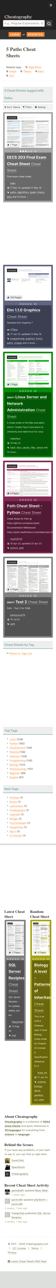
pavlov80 (17, 1199)
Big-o (13, 831)
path (21, 548)
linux (19, 447)
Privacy (12, 1252)
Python (14, 743)
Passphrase (16, 827)
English (14, 777)
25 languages (13, 1130)
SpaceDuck (18, 1167)
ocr (35, 1099)
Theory (27, 71)
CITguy (14, 329)
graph (33, 192)
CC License (19, 1248)
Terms (34, 1248)
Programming (18, 760)
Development (17, 747)
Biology (14, 764)
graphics (30, 338)
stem (41, 1099)
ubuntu (26, 447)
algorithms (23, 192)
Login (14, 34)
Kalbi (12, 183)
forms (39, 338)
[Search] (49, 23)
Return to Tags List (21, 653)
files (33, 447)
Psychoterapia (18, 823)
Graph (12, 71)
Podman (14, 797)
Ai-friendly (16, 835)
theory (40, 192)
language (23, 1134)
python (14, 548)
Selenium (15, 756)
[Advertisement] (25, 5)
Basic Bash (41, 1190)
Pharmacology (18, 768)
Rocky (13, 801)
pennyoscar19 (17, 615)
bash (13, 447)
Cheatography (13, 1121)
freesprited (17, 1022)
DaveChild (18, 1160)
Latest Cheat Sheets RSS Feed (28, 1261)
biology (38, 1086)
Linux (13, 739)
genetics (38, 1095)
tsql (14, 1035)
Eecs (41, 71)
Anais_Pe (42, 1072)
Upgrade (15, 814)
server (40, 447)
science (41, 1081)
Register (35, 34)
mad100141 (16, 539)
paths (13, 192)
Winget (14, 818)
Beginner (15, 773)
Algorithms (34, 67)
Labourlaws (16, 806)
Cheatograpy (17, 810)
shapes (18, 343)
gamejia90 (18, 1190)
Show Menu (51, 5)
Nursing (14, 751)
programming (17, 338)
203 (11, 75)
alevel (37, 1090)
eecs (9, 196)
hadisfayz (15, 438)
